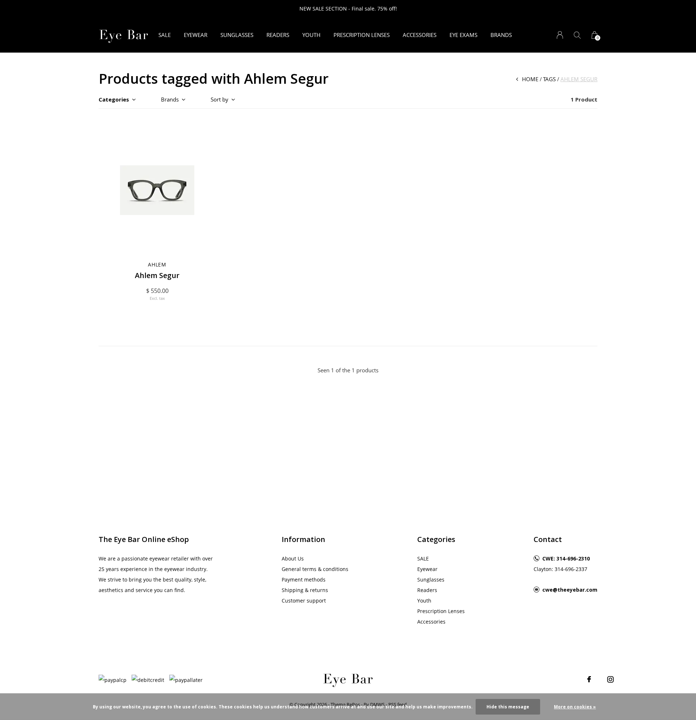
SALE (164, 34)
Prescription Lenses (362, 34)
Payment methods (304, 579)
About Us (293, 558)
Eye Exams (463, 34)
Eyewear (195, 34)
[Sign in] (560, 35)
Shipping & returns (305, 590)
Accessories (419, 34)
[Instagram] (610, 679)
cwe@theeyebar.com (569, 589)
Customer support (304, 600)
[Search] (577, 35)
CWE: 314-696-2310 (566, 558)
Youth (311, 34)
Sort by (219, 99)
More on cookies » (575, 707)
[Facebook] (589, 679)
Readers (277, 34)
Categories (114, 99)
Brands (501, 34)
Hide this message (507, 707)
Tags (549, 79)
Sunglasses (236, 34)
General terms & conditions (315, 569)
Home (530, 79)
